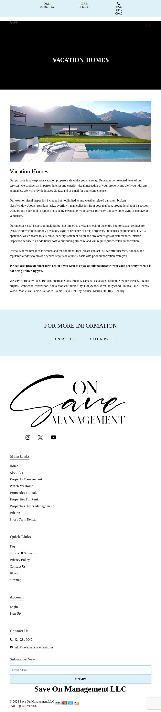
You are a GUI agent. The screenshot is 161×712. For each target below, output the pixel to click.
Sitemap (16, 580)
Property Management (26, 479)
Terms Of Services (23, 553)
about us (16, 472)
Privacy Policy (20, 560)
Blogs (14, 573)
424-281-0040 (118, 10)
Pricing (15, 512)
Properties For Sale (23, 492)
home (14, 466)
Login (14, 607)
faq (12, 546)
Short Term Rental (23, 519)
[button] (149, 24)
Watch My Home (21, 486)
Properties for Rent (24, 499)
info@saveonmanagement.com (34, 647)
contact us (18, 566)
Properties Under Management (32, 506)
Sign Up (15, 613)
